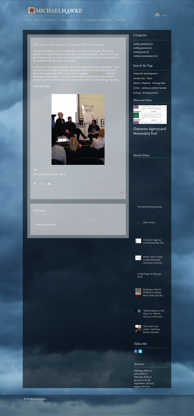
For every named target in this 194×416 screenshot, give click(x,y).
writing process (150, 92)
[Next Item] (162, 114)
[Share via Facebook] (34, 183)
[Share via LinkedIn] (49, 183)
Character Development (145, 73)
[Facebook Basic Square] (135, 351)
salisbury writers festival (45, 174)
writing (136, 92)
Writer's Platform (142, 83)
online (63, 174)
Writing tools (158, 83)
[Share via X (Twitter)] (41, 183)
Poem (149, 78)
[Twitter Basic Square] (140, 351)
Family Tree (139, 78)
